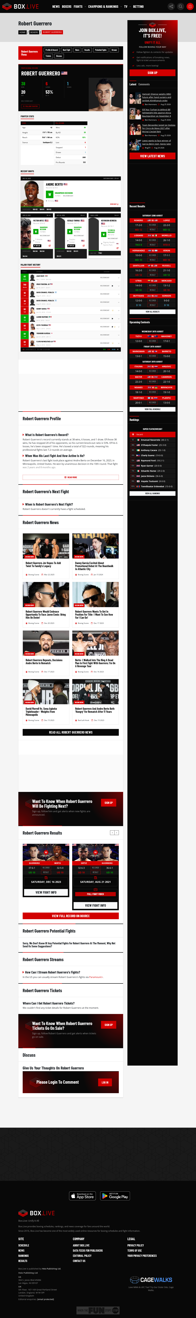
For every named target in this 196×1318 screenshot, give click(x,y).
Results (87, 50)
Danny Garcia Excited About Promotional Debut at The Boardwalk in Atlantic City (94, 566)
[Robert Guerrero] (34, 852)
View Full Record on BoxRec (71, 916)
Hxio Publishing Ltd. (51, 1268)
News (56, 6)
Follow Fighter (31, 106)
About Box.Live (81, 1245)
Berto (57, 863)
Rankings (23, 1255)
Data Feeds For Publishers (88, 1250)
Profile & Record (52, 50)
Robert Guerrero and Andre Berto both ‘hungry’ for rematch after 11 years (95, 710)
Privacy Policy (135, 1245)
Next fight (66, 50)
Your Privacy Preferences (142, 1255)
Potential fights (100, 50)
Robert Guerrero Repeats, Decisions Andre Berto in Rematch (44, 661)
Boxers (66, 6)
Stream (114, 50)
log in (105, 1082)
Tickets (48, 56)
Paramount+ (96, 977)
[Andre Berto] (57, 852)
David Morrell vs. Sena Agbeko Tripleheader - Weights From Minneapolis (41, 711)
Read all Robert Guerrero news (71, 732)
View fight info (46, 892)
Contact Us (79, 1261)
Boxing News (29, 557)
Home (23, 32)
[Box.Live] (20, 6)
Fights (78, 6)
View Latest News (152, 156)
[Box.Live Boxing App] (82, 1195)
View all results (152, 311)
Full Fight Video (95, 894)
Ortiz (84, 863)
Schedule (23, 1245)
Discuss (59, 56)
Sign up (109, 802)
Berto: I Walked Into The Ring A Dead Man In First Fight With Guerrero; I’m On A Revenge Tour (95, 663)
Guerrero (34, 863)
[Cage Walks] (151, 1279)
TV (125, 6)
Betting (138, 6)
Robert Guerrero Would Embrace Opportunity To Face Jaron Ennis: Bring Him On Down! (46, 614)
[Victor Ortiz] (84, 852)
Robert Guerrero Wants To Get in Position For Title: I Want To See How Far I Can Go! (94, 614)
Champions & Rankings (103, 6)
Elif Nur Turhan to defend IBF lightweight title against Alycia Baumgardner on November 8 (156, 112)
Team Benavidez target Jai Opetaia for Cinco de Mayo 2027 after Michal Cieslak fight (158, 128)
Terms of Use (134, 1250)
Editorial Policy (82, 1255)
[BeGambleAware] (98, 1310)
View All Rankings (152, 493)
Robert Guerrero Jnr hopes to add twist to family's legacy (43, 564)
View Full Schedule (152, 409)
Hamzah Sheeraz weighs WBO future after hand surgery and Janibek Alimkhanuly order (156, 97)
